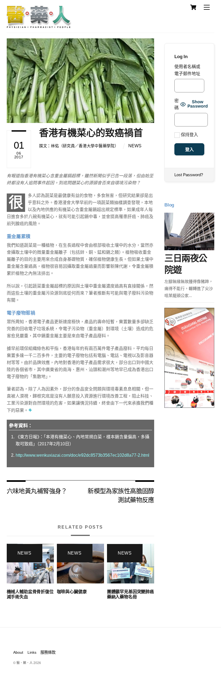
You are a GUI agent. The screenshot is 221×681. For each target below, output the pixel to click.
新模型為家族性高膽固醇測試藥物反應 (121, 494)
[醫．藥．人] (39, 25)
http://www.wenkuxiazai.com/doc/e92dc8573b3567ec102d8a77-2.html (82, 455)
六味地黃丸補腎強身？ (37, 490)
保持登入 (189, 134)
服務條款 (48, 652)
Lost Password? (188, 174)
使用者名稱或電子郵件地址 (187, 70)
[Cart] (193, 7)
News (134, 145)
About (18, 652)
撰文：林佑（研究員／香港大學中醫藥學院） (78, 146)
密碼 (176, 104)
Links (31, 652)
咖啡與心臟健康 (72, 591)
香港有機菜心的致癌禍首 (91, 133)
